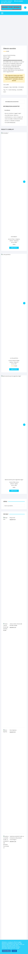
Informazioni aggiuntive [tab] (11, 101)
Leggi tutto (14, 247)
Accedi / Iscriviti (7, 1)
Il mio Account (6, 2)
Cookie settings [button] (6, 951)
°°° (6, 90)
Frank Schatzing (12, 90)
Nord (5, 92)
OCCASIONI (21, 87)
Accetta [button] (14, 951)
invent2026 (19, 90)
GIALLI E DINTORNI (13, 87)
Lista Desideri (19, 1)
